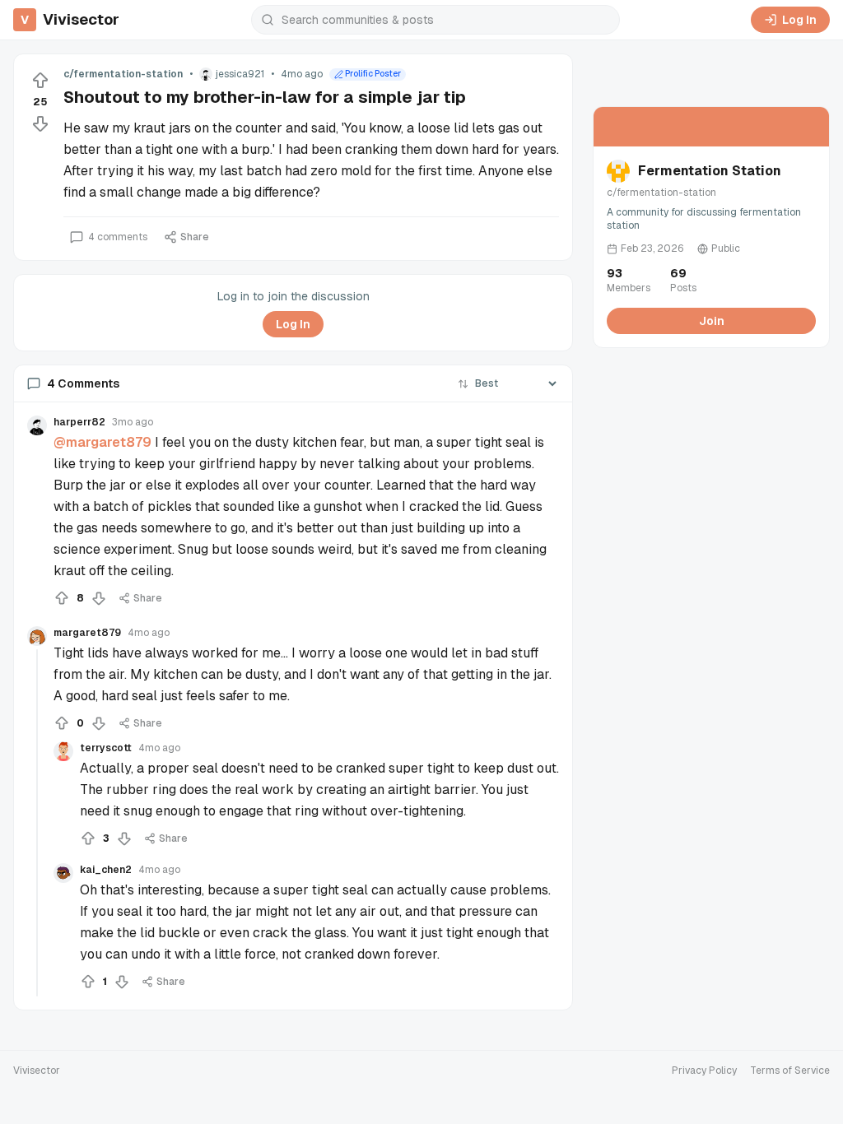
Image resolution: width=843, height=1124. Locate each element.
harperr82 (79, 422)
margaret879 (87, 632)
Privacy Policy (704, 1070)
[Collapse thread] (37, 822)
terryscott (106, 748)
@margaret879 (102, 442)
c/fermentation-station (123, 74)
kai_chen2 (106, 869)
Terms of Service (790, 1070)
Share (194, 237)
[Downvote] (40, 123)
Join (711, 321)
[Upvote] (40, 80)
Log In (799, 19)
